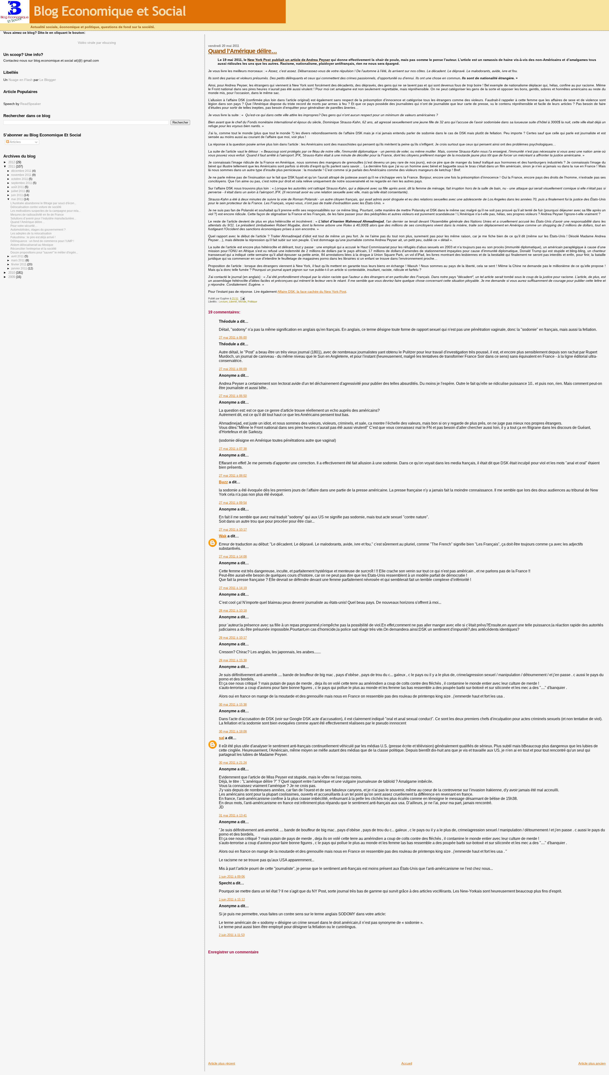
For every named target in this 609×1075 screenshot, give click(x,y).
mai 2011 (17, 199)
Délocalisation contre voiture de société (35, 206)
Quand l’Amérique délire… (242, 51)
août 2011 (18, 187)
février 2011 (19, 264)
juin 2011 (17, 195)
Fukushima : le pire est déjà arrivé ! (32, 237)
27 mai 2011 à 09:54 (233, 503)
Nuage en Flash (21, 80)
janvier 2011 (19, 268)
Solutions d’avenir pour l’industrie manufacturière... (43, 218)
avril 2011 (18, 256)
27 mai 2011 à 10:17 (233, 529)
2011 (12, 166)
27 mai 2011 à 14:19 (233, 588)
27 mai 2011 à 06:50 (233, 396)
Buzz (223, 482)
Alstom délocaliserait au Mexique (31, 244)
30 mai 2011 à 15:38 (233, 704)
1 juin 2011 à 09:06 (232, 876)
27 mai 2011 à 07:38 (233, 449)
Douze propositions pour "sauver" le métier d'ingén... (44, 252)
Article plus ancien (592, 1063)
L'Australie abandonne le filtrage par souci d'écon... (43, 203)
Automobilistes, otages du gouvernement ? (38, 229)
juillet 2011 (18, 191)
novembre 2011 (21, 175)
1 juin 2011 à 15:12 (232, 899)
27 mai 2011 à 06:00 (233, 337)
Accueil (406, 1063)
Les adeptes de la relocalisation (31, 233)
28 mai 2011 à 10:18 (233, 610)
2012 (12, 162)
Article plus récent (221, 1063)
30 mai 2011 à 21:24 (233, 762)
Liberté (233, 301)
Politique (252, 301)
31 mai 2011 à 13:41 (233, 815)
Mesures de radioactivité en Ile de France (37, 214)
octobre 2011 (20, 179)
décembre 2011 (21, 171)
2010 (12, 272)
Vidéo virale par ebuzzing (97, 43)
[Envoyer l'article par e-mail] (242, 298)
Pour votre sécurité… (24, 225)
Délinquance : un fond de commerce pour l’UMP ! (42, 241)
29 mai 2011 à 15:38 (233, 660)
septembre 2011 (22, 183)
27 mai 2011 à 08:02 (233, 475)
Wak (222, 536)
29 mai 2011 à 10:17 (233, 637)
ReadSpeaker (30, 104)
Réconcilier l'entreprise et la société (33, 248)
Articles (15, 142)
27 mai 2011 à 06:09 (233, 369)
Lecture (223, 301)
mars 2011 (18, 260)
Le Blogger (47, 80)
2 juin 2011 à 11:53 (232, 935)
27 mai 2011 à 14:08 (233, 556)
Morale (242, 301)
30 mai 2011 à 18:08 (233, 731)
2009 (12, 277)
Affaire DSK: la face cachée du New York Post (311, 291)
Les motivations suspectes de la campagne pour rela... (45, 210)
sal (221, 738)
